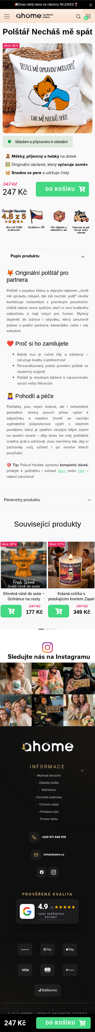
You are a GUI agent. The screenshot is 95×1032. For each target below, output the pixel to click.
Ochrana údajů (49, 804)
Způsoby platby (49, 783)
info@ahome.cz (54, 854)
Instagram (53, 872)
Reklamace (49, 790)
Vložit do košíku (62, 189)
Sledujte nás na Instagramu (49, 656)
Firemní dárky (49, 819)
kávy (62, 470)
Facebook (41, 872)
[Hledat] (78, 16)
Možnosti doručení (49, 776)
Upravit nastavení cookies (62, 1013)
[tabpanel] (24, 580)
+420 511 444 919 (53, 837)
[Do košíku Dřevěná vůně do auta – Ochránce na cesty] (11, 611)
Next (90, 572)
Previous (4, 572)
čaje (81, 470)
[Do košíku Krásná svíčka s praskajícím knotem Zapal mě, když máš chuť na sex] (58, 611)
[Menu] (7, 16)
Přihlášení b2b (49, 812)
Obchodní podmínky (49, 797)
